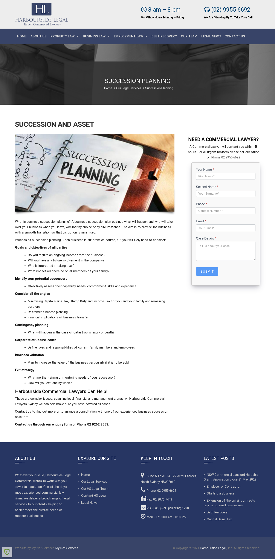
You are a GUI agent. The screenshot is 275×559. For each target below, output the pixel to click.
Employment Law (128, 36)
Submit (207, 271)
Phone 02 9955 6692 (225, 157)
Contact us (235, 36)
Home (21, 36)
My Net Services (66, 548)
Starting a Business (221, 493)
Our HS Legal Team (94, 489)
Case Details (206, 238)
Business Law (94, 36)
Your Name (205, 169)
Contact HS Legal (93, 496)
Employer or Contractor (224, 486)
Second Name (207, 187)
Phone (201, 204)
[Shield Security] (6, 551)
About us (38, 36)
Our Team (189, 36)
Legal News (211, 36)
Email (201, 221)
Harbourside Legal (213, 548)
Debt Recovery (164, 36)
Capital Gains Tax (219, 519)
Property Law (62, 36)
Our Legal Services (128, 88)
